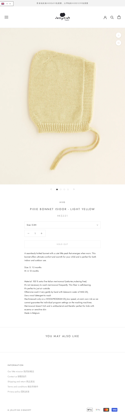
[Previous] (51, 189)
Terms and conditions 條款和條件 (23, 386)
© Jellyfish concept (19, 410)
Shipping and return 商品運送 (21, 381)
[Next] (73, 189)
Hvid (62, 202)
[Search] (112, 17)
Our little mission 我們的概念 (21, 371)
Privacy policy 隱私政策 (18, 391)
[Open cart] (119, 17)
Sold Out (62, 244)
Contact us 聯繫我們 (17, 376)
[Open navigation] (6, 17)
